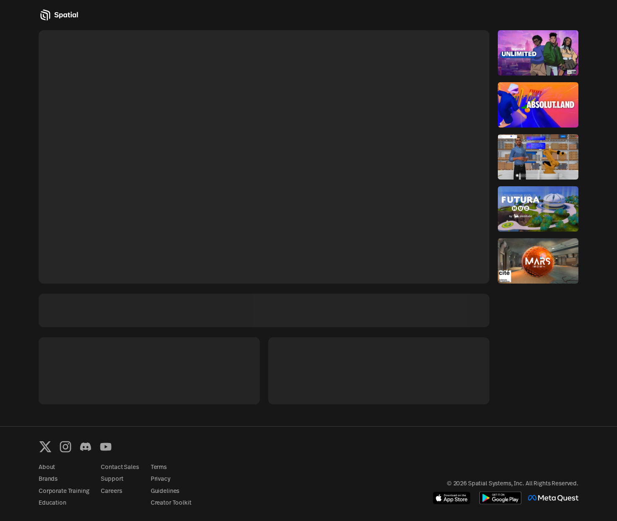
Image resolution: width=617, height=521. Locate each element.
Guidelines (165, 491)
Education (52, 503)
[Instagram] (65, 446)
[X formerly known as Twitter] (45, 446)
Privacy (160, 479)
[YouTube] (105, 446)
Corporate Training (64, 491)
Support (112, 479)
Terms (159, 467)
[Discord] (85, 446)
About (47, 467)
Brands (48, 479)
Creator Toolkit (171, 503)
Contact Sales (120, 467)
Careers (111, 491)
